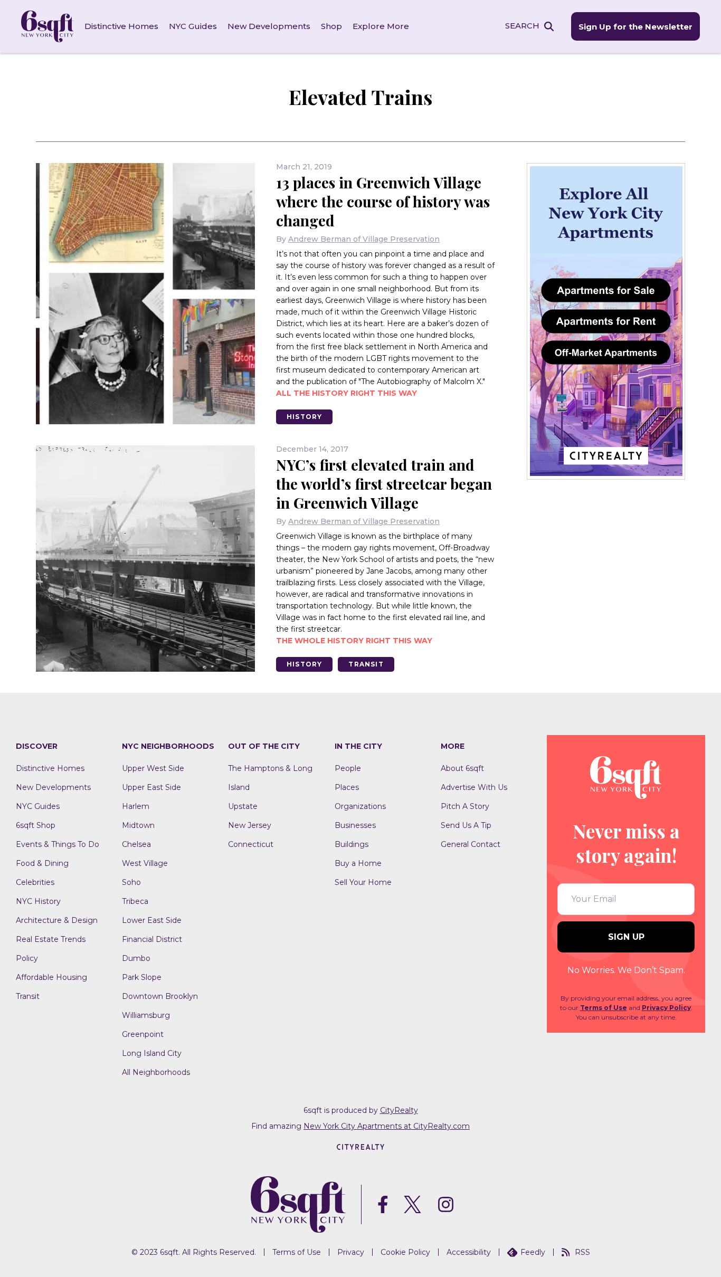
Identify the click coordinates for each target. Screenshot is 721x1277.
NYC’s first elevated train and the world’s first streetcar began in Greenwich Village (384, 483)
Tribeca (135, 901)
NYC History (38, 901)
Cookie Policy (405, 1252)
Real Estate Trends (51, 939)
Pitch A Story (465, 806)
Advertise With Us (474, 787)
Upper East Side (151, 787)
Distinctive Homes (121, 26)
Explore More (381, 26)
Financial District (152, 939)
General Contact (470, 844)
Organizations (360, 806)
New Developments (268, 26)
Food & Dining (42, 863)
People (348, 768)
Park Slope (142, 977)
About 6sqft (462, 768)
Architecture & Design (57, 920)
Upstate (243, 806)
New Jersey (249, 825)
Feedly (532, 1252)
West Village (145, 863)
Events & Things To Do (57, 844)
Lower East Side (152, 920)
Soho (131, 882)
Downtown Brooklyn (160, 996)
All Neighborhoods (156, 1072)
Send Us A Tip (466, 825)
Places (347, 787)
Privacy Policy (666, 1008)
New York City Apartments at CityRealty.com (386, 1126)
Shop (331, 26)
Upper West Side (153, 768)
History (304, 417)
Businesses (355, 825)
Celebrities (35, 882)
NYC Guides (193, 26)
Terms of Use (603, 1008)
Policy (27, 958)
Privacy (350, 1252)
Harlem (135, 806)
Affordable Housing (51, 977)
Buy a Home (358, 863)
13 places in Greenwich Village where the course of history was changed (383, 201)
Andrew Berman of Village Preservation (364, 239)
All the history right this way (346, 393)
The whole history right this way (354, 640)
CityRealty (399, 1110)
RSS (582, 1252)
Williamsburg (146, 1015)
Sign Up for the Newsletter (635, 27)
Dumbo (136, 958)
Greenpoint (143, 1034)
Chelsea (136, 844)
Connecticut (250, 844)
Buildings (351, 844)
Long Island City (152, 1053)
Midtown (138, 825)
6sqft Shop (35, 825)
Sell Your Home (363, 882)
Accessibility (469, 1252)
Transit (365, 664)
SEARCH (522, 26)
